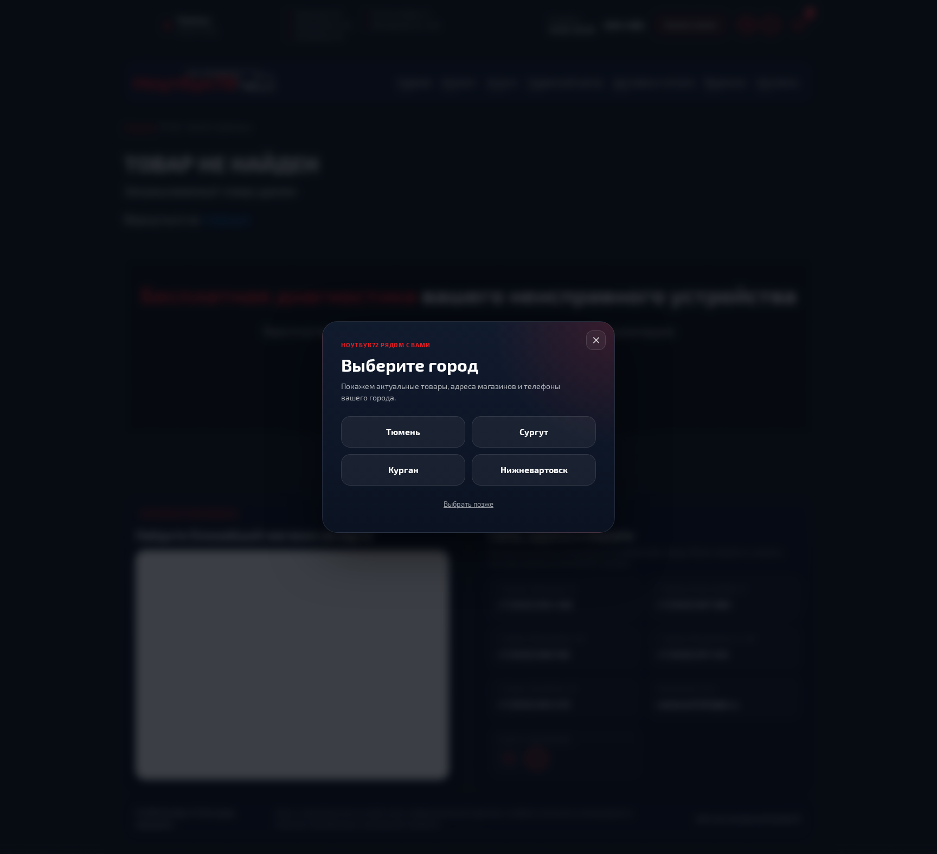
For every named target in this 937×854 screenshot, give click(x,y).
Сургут (533, 431)
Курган (403, 469)
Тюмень (403, 431)
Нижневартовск (534, 469)
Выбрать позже (468, 504)
